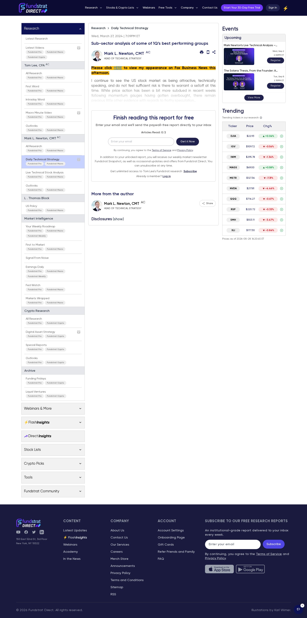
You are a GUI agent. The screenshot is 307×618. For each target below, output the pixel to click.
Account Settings (171, 530)
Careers (117, 551)
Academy (70, 551)
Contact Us (119, 537)
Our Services (120, 544)
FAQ (161, 558)
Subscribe (190, 171)
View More (254, 97)
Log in (167, 176)
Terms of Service (161, 150)
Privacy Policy (185, 150)
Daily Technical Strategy (129, 28)
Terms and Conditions (127, 580)
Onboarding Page (171, 537)
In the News (71, 558)
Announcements (123, 566)
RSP (233, 209)
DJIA (233, 136)
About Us (117, 530)
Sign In (273, 7)
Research (98, 28)
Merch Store (119, 558)
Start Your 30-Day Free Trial (242, 7)
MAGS (233, 167)
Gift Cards (166, 544)
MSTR (233, 178)
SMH (233, 220)
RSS (113, 594)
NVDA (233, 188)
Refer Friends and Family (176, 551)
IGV (233, 146)
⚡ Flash (75, 537)
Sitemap (117, 587)
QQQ (233, 199)
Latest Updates (75, 530)
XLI (233, 230)
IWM (233, 157)
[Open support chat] (298, 609)
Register (276, 60)
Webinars (70, 544)
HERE (118, 68)
